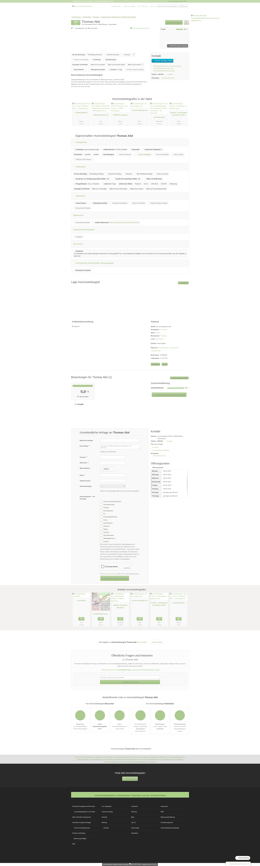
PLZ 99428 (163, 329)
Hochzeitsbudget (86, 486)
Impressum (164, 806)
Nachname (83, 463)
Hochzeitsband (108, 511)
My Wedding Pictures (100, 614)
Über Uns (153, 6)
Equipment (80, 196)
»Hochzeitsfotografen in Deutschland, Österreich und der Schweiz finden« (130, 795)
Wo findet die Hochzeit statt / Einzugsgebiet (94, 263)
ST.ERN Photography (120, 115)
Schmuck (106, 532)
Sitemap (104, 822)
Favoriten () (239, 864)
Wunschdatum (85, 468)
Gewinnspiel (135, 828)
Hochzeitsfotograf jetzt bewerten (169, 394)
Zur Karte (155, 447)
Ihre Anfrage (84, 446)
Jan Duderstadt (159, 117)
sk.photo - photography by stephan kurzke (178, 114)
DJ (104, 514)
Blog (132, 817)
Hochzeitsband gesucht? (104, 1)
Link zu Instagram (144, 154)
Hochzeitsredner (108, 535)
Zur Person (78, 244)
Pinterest (134, 812)
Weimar (157, 332)
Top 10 (133, 822)
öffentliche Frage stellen (131, 682)
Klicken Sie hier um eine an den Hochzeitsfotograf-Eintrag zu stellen (130, 670)
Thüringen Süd (155, 351)
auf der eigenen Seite (160, 726)
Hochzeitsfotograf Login (175, 1)
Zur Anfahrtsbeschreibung (160, 450)
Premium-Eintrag (184, 101)
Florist (105, 520)
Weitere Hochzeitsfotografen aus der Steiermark (100, 759)
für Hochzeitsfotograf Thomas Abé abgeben (80, 726)
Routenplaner (184, 283)
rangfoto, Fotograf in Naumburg (120, 606)
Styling (105, 529)
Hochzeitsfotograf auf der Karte (163, 68)
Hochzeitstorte (108, 523)
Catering (106, 507)
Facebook (134, 806)
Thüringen (163, 336)
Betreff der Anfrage (86, 440)
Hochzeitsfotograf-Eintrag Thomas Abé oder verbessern (140, 727)
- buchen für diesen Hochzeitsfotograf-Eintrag (179, 727)
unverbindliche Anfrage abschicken (115, 578)
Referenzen (78, 215)
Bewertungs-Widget (80, 838)
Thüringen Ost (174, 347)
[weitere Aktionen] (186, 22)
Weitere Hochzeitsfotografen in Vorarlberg (142, 762)
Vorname (83, 457)
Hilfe (184, 1)
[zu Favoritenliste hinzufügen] (74, 30)
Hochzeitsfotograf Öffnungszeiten (164, 71)
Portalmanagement (167, 822)
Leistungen (80, 167)
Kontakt (164, 364)
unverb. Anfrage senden (174, 22)
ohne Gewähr (142, 642)
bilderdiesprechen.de (100, 115)
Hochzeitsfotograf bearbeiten (170, 828)
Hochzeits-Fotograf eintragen (81, 822)
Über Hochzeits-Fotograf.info (81, 817)
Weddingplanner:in (109, 538)
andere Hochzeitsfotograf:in (112, 501)
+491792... (161, 74)
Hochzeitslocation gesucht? (83, 1)
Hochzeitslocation (109, 504)
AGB (162, 812)
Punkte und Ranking (78, 833)
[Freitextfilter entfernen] (182, 6)
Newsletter (134, 833)
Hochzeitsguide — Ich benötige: (87, 498)
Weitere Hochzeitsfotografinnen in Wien (121, 757)
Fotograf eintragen (129, 6)
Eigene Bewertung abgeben (180, 378)
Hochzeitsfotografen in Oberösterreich (147, 757)
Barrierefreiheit (243, 858)
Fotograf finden (116, 6)
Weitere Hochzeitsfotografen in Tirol (165, 759)
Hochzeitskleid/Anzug (110, 517)
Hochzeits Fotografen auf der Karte (83, 806)
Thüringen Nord (164, 347)
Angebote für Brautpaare (84, 230)
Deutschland (159, 339)
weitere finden (100, 726)
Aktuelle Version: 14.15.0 (149, 864)
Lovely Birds (81, 600)
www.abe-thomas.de (168, 78)
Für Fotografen (143, 6)
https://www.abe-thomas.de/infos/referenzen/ (124, 222)
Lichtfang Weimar (81, 112)
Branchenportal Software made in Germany (115, 864)
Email (82, 475)
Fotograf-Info (81, 142)
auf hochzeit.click (131, 779)
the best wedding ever (139, 110)
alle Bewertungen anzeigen (178, 46)
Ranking (104, 817)
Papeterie (106, 526)
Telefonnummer (85, 481)
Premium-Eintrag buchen (82, 828)
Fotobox (106, 541)
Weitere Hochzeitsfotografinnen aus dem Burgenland (134, 759)
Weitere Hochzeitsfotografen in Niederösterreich (91, 757)
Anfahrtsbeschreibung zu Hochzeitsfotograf (167, 66)
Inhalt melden (157, 642)
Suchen (186, 6)
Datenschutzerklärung (110, 574)
